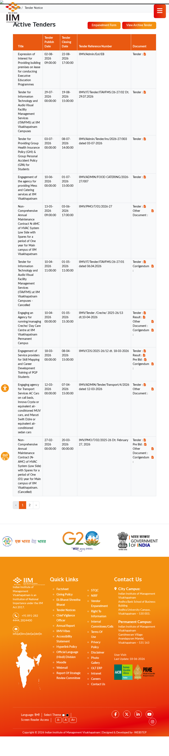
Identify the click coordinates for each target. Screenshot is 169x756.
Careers (96, 679)
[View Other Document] (153, 213)
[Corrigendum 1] (153, 268)
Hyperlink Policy (66, 646)
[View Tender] (145, 54)
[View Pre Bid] (145, 360)
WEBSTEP (140, 732)
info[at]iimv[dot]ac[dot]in (27, 634)
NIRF (94, 595)
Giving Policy (64, 594)
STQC (95, 590)
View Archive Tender (139, 25)
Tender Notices (65, 610)
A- (58, 720)
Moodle (61, 662)
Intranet (96, 673)
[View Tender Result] (144, 317)
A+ (73, 720)
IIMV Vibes (63, 631)
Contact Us (98, 684)
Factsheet (62, 589)
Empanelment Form (104, 25)
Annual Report (65, 625)
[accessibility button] (5, 388)
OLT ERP (96, 668)
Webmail (62, 667)
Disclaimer (97, 652)
